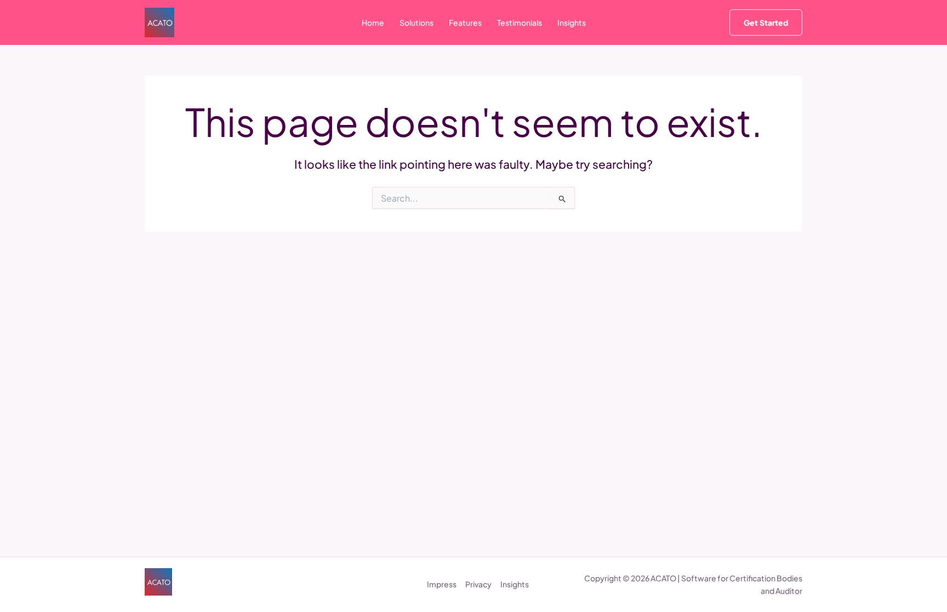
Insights (514, 584)
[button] (765, 22)
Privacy (478, 584)
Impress (442, 584)
